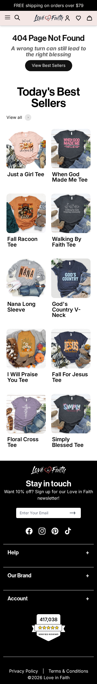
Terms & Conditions (68, 671)
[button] (72, 513)
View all (14, 117)
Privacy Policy (24, 671)
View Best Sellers (48, 65)
